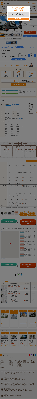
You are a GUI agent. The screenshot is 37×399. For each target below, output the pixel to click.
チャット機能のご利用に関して (18, 18)
